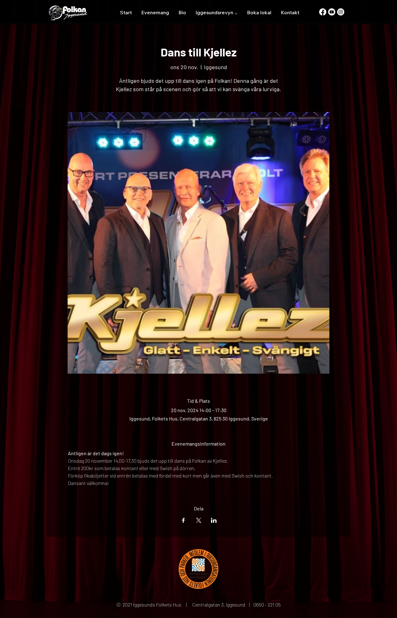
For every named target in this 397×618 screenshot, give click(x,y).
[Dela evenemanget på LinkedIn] (214, 520)
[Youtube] (331, 12)
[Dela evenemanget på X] (199, 520)
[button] (216, 12)
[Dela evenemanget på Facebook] (183, 520)
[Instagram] (340, 12)
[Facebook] (322, 12)
